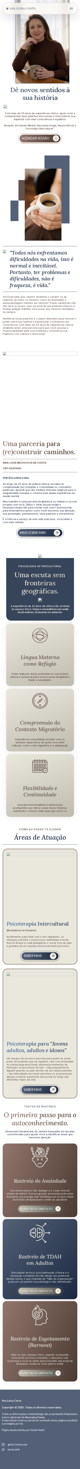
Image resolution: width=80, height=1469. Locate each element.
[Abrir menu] (71, 8)
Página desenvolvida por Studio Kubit (23, 1430)
